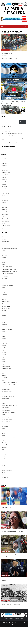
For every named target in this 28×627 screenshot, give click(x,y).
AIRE (3, 236)
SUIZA (3, 465)
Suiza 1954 (4, 468)
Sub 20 (3, 458)
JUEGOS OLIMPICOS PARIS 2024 (10, 382)
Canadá (3, 262)
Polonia (3, 433)
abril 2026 (4, 163)
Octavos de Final (6, 421)
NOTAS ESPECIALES (7, 419)
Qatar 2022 (4, 442)
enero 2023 (4, 216)
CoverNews (18, 623)
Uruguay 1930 (5, 477)
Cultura (3, 287)
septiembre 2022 (6, 225)
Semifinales (4, 447)
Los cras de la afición (7, 53)
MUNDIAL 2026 (6, 407)
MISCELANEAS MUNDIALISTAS (9, 405)
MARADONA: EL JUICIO (8, 396)
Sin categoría (5, 454)
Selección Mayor (6, 444)
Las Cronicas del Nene (7, 391)
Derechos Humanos (6, 290)
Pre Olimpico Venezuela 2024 (8, 437)
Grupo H (4, 364)
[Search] (26, 26)
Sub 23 (3, 461)
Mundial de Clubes (6, 410)
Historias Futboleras (6, 368)
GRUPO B (4, 347)
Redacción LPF (4, 532)
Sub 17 (3, 456)
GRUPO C (4, 352)
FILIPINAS (4, 320)
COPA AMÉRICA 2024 (7, 266)
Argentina (4, 243)
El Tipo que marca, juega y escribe (9, 303)
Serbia (3, 451)
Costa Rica (4, 278)
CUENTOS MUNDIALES (7, 285)
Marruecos (4, 401)
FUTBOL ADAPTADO (5, 50)
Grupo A (4, 338)
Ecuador (4, 296)
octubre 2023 (5, 195)
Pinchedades (5, 426)
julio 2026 (4, 158)
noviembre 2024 (5, 168)
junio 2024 (4, 179)
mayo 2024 (4, 181)
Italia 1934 (4, 377)
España (3, 313)
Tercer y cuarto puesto (7, 470)
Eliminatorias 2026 (6, 306)
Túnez (3, 472)
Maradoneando (5, 398)
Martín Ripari (4, 55)
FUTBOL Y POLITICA (7, 329)
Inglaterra (4, 370)
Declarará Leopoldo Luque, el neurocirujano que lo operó (13, 138)
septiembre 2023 (6, 198)
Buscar (3, 116)
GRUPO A (4, 343)
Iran (3, 373)
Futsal (3, 331)
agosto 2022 (5, 228)
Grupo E (4, 357)
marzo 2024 (4, 186)
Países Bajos (5, 424)
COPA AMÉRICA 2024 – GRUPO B (10, 271)
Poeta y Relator (5, 431)
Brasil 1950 (4, 255)
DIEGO (3, 292)
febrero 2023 (5, 214)
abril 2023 (4, 209)
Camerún (4, 257)
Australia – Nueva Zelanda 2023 (9, 248)
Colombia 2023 (5, 264)
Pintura (3, 428)
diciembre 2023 (5, 191)
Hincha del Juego (6, 366)
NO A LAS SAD (5, 417)
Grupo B (4, 345)
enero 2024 (4, 188)
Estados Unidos (5, 317)
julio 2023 (4, 202)
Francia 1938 (5, 324)
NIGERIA (4, 414)
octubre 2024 (5, 170)
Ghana (3, 336)
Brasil (3, 253)
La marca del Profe (6, 389)
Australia (4, 246)
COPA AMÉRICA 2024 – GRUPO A (10, 269)
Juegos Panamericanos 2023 (8, 384)
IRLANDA (4, 375)
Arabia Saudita (5, 241)
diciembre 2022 (5, 218)
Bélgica (3, 250)
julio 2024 (4, 177)
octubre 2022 (5, 223)
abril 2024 (4, 184)
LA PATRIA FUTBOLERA (14, 10)
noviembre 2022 (5, 221)
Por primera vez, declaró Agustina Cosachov (12, 133)
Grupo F (4, 359)
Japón (3, 380)
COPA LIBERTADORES (7, 273)
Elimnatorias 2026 (6, 308)
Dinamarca (4, 294)
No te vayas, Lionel (6, 131)
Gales (3, 333)
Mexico (3, 403)
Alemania (4, 239)
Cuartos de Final (5, 283)
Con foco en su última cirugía (8, 135)
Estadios (4, 315)
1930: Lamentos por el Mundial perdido (11, 142)
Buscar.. (22, 122)
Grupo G (4, 361)
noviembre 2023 (5, 193)
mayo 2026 (4, 161)
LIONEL (4, 394)
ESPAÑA (4, 310)
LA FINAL (4, 387)
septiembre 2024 (6, 172)
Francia (3, 322)
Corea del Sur (5, 276)
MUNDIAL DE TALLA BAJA (8, 412)
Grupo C (4, 350)
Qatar (3, 440)
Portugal (4, 435)
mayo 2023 (4, 207)
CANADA (4, 260)
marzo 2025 (4, 165)
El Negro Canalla (6, 301)
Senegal (3, 449)
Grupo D (4, 354)
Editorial (4, 299)
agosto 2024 (5, 174)
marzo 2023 (4, 211)
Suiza (3, 463)
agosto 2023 (5, 200)
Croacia (3, 280)
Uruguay (4, 474)
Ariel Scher (4, 605)
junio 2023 (4, 205)
